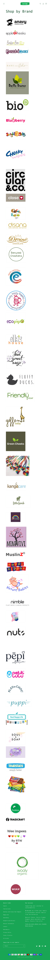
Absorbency (6, 917)
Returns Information (8, 923)
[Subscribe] (23, 946)
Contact (5, 926)
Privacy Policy (7, 932)
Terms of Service (7, 935)
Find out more (7, 908)
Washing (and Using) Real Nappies (12, 911)
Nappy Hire (6, 914)
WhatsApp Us (6, 929)
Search (5, 905)
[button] (3, 3)
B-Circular (6, 938)
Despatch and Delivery (9, 920)
